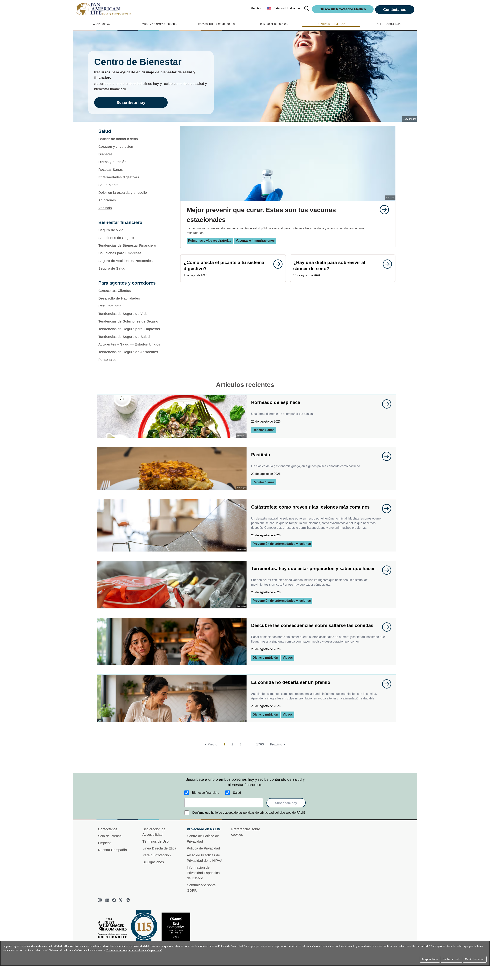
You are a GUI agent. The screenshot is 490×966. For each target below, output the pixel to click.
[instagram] (100, 900)
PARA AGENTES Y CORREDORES (216, 24)
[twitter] (121, 900)
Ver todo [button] (105, 208)
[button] (284, 8)
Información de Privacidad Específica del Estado (203, 873)
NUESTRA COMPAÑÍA (388, 24)
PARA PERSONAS (101, 24)
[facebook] (114, 900)
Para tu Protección (156, 855)
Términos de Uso (155, 841)
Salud (237, 792)
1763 (260, 744)
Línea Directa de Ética (159, 848)
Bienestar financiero (205, 792)
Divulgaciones (153, 862)
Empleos (104, 843)
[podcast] (128, 900)
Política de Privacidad (203, 848)
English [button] (256, 8)
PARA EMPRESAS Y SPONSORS (158, 24)
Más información (474, 959)
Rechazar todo (451, 959)
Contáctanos (394, 9)
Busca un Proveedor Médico (343, 9)
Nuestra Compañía (112, 850)
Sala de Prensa (110, 836)
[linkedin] (107, 900)
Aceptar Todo (430, 959)
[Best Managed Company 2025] (114, 929)
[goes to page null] (382, 209)
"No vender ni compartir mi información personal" (134, 950)
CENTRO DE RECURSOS (273, 24)
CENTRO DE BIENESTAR (331, 24)
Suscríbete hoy (131, 102)
